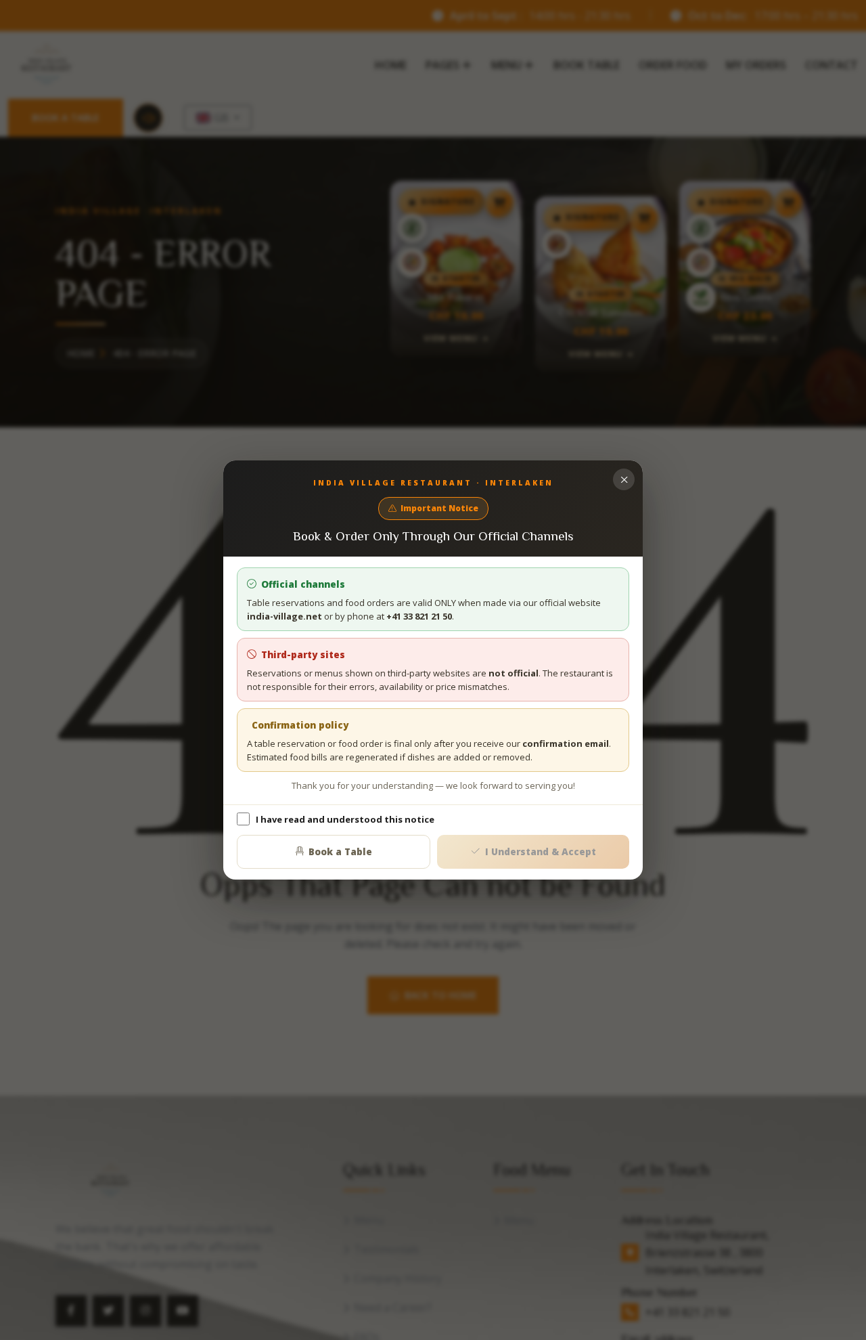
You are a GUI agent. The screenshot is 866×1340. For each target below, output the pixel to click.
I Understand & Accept (540, 852)
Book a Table (340, 852)
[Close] (624, 479)
